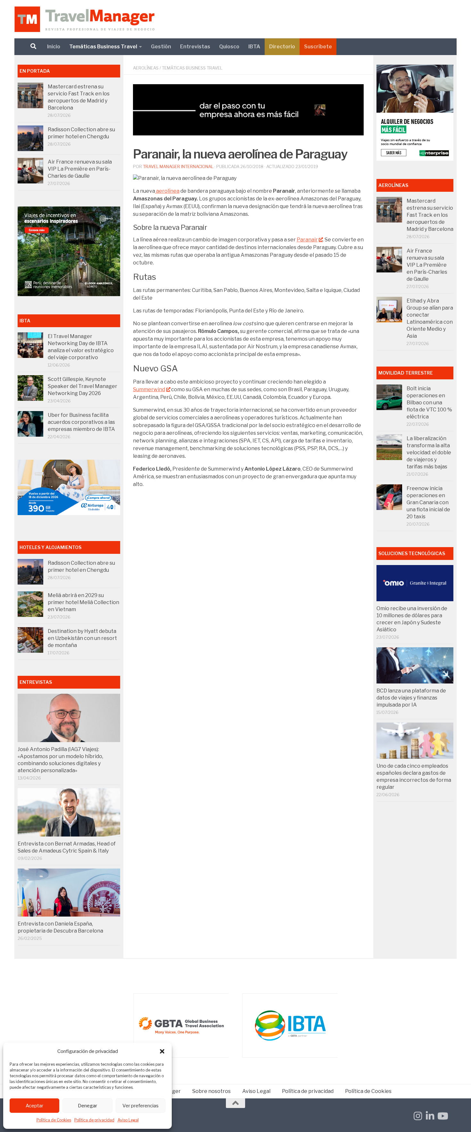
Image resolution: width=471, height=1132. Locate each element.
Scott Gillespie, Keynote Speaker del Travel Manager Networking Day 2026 (82, 386)
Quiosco (229, 47)
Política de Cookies (54, 1120)
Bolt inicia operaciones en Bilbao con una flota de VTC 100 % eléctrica (429, 402)
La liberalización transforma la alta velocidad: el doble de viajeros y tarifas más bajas (429, 452)
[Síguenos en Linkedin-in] (430, 1116)
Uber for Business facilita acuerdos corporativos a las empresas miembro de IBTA (81, 422)
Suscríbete (318, 47)
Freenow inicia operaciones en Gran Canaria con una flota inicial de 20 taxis (428, 502)
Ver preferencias (140, 1106)
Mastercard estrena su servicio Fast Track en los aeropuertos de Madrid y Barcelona (430, 215)
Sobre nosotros (211, 1091)
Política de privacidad (94, 1120)
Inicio (53, 47)
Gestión (161, 47)
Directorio (282, 47)
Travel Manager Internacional (178, 166)
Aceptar (34, 1106)
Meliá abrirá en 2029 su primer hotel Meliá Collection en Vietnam (83, 602)
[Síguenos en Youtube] (442, 1116)
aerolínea (167, 191)
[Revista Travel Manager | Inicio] (84, 19)
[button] (162, 1051)
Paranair (307, 240)
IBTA (254, 47)
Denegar (87, 1106)
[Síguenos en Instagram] (418, 1116)
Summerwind (149, 389)
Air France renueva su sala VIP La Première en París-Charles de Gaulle (80, 169)
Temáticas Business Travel (103, 47)
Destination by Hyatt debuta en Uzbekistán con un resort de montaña (82, 638)
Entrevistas (195, 47)
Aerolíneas (146, 67)
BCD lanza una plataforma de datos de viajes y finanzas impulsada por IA (411, 698)
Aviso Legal (128, 1120)
